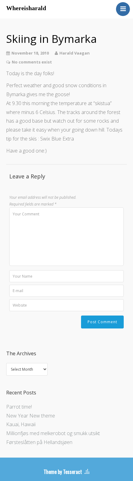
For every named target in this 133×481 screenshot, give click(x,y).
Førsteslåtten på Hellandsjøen (39, 442)
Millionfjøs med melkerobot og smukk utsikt (53, 433)
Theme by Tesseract (63, 471)
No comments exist (32, 62)
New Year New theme (30, 415)
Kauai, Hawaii (21, 424)
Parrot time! (19, 406)
